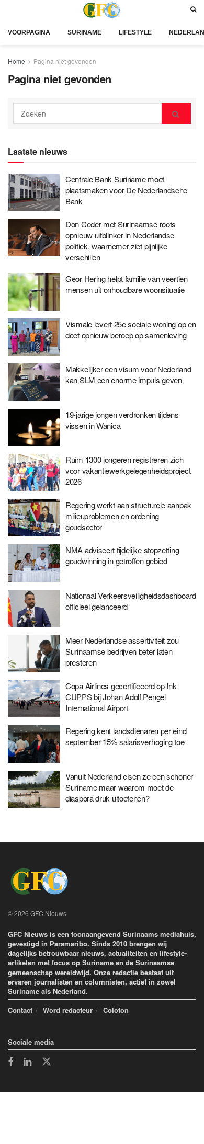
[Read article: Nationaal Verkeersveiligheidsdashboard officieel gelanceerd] (34, 608)
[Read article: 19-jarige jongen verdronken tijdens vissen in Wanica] (34, 428)
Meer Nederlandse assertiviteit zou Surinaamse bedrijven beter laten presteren (122, 651)
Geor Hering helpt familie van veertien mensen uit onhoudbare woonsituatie (126, 284)
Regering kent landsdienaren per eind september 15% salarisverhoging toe (125, 736)
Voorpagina (29, 32)
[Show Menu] (10, 9)
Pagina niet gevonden (64, 60)
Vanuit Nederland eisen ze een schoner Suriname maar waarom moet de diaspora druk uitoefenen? (129, 787)
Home (16, 60)
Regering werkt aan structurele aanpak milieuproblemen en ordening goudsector (128, 515)
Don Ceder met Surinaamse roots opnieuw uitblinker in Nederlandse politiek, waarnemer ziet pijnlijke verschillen (120, 240)
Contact (20, 1010)
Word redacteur (68, 1010)
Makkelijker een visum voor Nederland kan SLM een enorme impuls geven (128, 374)
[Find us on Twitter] (46, 1062)
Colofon (116, 1010)
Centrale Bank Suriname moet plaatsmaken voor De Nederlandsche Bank (126, 190)
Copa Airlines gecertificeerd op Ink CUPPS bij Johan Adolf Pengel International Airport (121, 696)
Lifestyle (135, 32)
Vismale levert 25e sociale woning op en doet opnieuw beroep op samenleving (130, 329)
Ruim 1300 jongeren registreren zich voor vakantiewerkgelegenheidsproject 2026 (127, 470)
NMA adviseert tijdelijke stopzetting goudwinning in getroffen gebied (122, 555)
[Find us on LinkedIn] (27, 1062)
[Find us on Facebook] (10, 1062)
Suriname (84, 32)
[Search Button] (193, 9)
